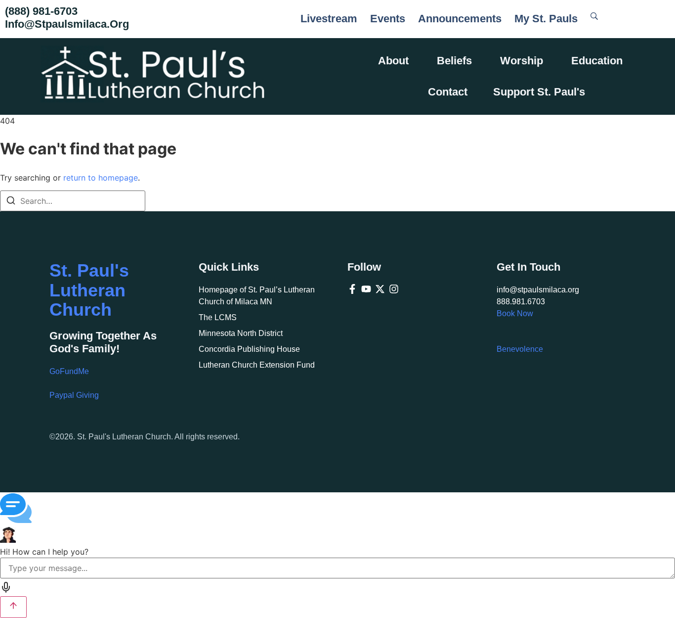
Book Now (515, 313)
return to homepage (100, 178)
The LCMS (218, 317)
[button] (337, 509)
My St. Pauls (546, 18)
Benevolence (520, 349)
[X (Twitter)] (380, 289)
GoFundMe (69, 371)
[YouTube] (366, 289)
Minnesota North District (241, 333)
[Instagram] (394, 289)
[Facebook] (352, 289)
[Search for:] (72, 200)
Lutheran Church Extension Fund (257, 365)
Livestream (328, 18)
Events (387, 18)
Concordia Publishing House (249, 349)
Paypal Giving (74, 395)
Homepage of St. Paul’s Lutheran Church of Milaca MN (257, 295)
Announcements (460, 18)
